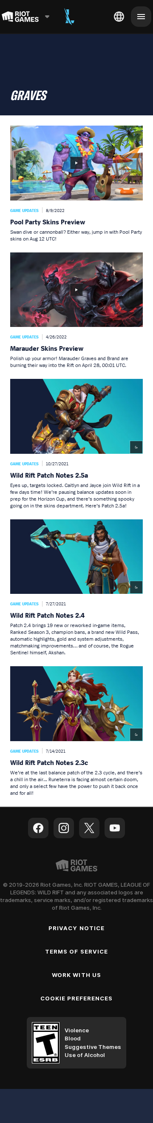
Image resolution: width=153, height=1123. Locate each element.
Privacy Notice (76, 928)
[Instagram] (64, 828)
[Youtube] (115, 828)
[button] (76, 184)
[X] (89, 828)
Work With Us (76, 974)
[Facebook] (38, 828)
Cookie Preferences (76, 998)
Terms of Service (76, 951)
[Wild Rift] (69, 16)
